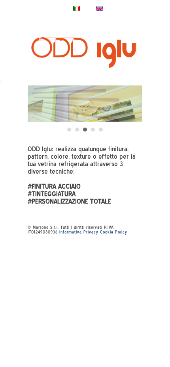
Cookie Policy (113, 232)
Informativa (70, 232)
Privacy (90, 232)
